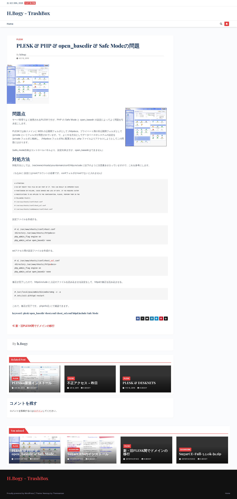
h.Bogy (23, 54)
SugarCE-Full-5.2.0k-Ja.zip (200, 454)
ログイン (38, 410)
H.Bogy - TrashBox (28, 13)
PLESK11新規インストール (32, 383)
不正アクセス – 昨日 (82, 383)
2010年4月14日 (133, 459)
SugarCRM (74, 449)
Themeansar (58, 493)
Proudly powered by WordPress (21, 493)
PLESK (19, 39)
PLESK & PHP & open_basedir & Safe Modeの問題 (34, 453)
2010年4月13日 (77, 459)
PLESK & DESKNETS (139, 383)
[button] (221, 23)
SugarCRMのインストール (88, 454)
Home (10, 23)
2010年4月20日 (189, 459)
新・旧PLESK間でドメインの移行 (34, 325)
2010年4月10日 (21, 459)
